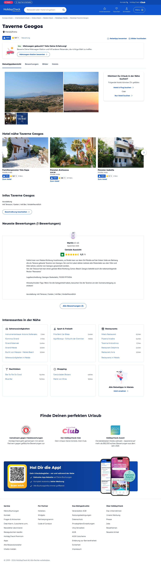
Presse (109, 519)
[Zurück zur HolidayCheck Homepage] (12, 10)
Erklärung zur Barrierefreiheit (84, 541)
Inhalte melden (10, 549)
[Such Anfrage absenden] (63, 10)
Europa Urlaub (7, 18)
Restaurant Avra (108, 352)
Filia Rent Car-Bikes (61, 334)
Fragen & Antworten (12, 519)
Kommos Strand (12, 339)
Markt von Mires (60, 379)
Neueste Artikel (112, 532)
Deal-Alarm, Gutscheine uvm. (16, 524)
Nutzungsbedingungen (81, 515)
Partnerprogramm (45, 519)
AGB (74, 532)
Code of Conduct (45, 524)
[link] (104, 10)
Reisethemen (111, 528)
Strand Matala (11, 348)
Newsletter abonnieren (13, 528)
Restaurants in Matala (110, 358)
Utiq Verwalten (78, 528)
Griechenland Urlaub (22, 18)
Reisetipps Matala (61, 18)
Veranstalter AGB (79, 511)
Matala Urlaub (48, 18)
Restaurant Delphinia (110, 348)
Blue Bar (8, 379)
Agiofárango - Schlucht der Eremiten (68, 339)
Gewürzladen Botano (62, 374)
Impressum (77, 549)
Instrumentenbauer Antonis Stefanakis (21, 334)
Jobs (108, 524)
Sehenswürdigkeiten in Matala (17, 358)
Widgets (41, 515)
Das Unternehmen (114, 511)
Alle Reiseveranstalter (13, 545)
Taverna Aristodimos (110, 343)
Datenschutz (77, 519)
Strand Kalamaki (12, 343)
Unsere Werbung (113, 515)
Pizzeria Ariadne (108, 339)
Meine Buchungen (11, 511)
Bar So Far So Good (13, 374)
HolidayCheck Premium (13, 536)
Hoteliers (41, 511)
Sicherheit (76, 545)
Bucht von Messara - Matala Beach (19, 352)
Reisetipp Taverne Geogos (79, 18)
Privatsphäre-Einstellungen (83, 524)
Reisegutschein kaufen (13, 532)
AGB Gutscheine (79, 536)
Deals (7, 2)
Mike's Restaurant (108, 334)
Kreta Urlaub (36, 18)
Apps (6, 541)
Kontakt (123, 2)
